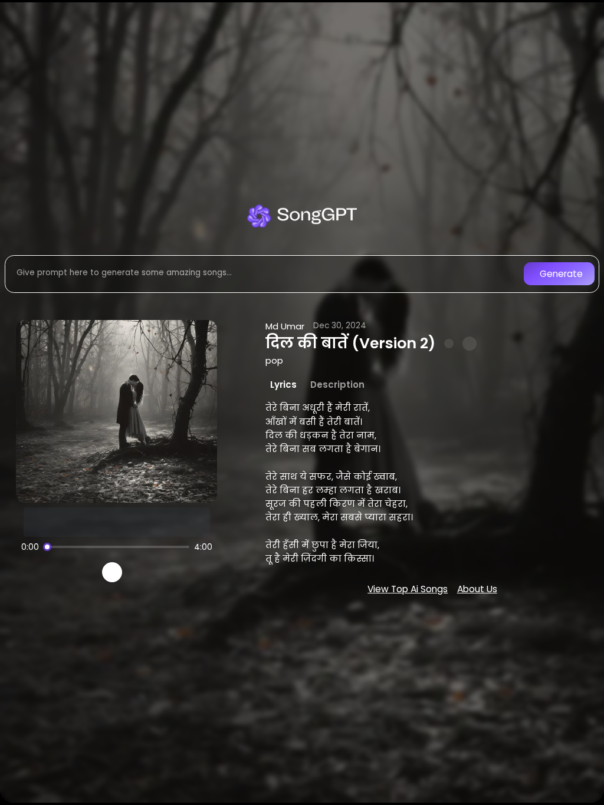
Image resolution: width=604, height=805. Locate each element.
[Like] (449, 343)
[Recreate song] (145, 572)
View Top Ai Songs (407, 589)
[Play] (112, 572)
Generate (561, 274)
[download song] (469, 343)
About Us (477, 589)
